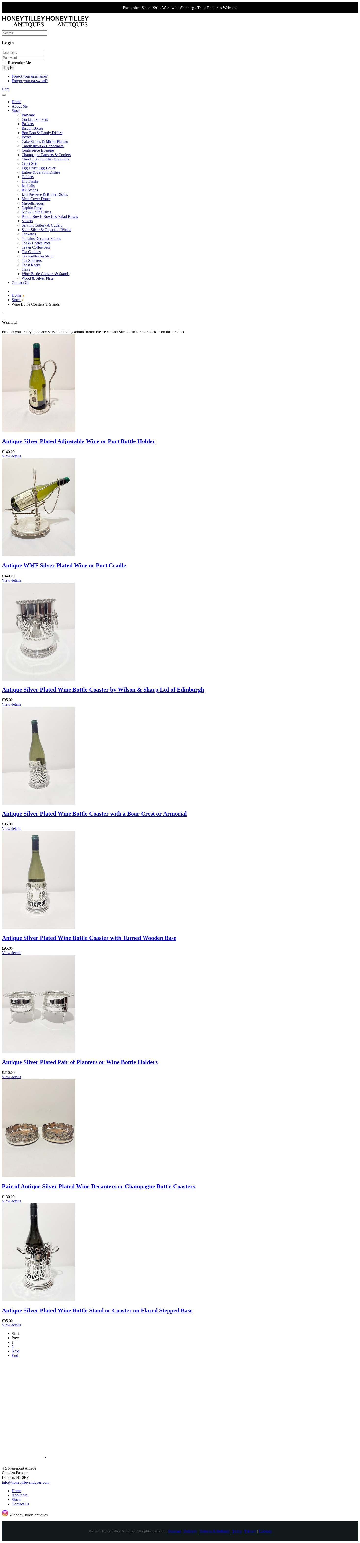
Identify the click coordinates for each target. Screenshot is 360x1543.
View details (11, 456)
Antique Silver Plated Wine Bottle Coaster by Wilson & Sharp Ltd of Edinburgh (103, 689)
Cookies (265, 1531)
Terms (237, 1531)
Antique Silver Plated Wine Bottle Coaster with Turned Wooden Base (89, 938)
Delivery (190, 1531)
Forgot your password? (30, 81)
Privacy (250, 1531)
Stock (16, 1499)
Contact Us (20, 1504)
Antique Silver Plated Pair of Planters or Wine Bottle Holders (80, 1062)
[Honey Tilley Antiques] (45, 28)
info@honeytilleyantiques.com (25, 1482)
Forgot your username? (30, 76)
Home (16, 1491)
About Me (20, 1495)
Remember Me (19, 63)
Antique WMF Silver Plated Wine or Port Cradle (64, 565)
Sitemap (174, 1531)
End (15, 1355)
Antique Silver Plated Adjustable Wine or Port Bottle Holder (78, 441)
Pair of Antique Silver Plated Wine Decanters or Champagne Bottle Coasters (98, 1186)
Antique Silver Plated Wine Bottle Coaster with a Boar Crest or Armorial (94, 813)
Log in (8, 68)
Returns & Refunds (214, 1531)
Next (15, 1351)
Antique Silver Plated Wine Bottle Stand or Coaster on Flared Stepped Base (97, 1310)
